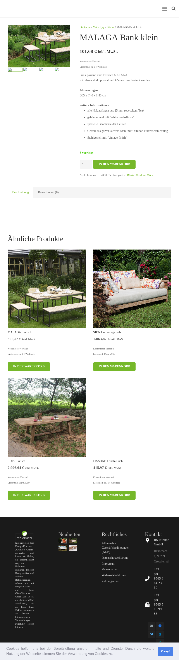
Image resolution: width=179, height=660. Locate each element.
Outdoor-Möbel (145, 175)
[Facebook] (160, 626)
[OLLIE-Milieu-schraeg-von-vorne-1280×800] (63, 540)
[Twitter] (151, 634)
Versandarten (109, 569)
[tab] (20, 192)
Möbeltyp (99, 27)
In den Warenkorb (114, 164)
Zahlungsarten (110, 581)
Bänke (110, 27)
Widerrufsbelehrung (114, 575)
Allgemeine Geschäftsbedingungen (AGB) (115, 547)
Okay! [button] (165, 651)
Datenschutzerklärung (115, 557)
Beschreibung (20, 192)
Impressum (108, 563)
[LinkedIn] (160, 634)
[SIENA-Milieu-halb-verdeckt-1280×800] (73, 540)
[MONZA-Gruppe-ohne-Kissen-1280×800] (73, 547)
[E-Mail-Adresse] (151, 626)
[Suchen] (173, 8)
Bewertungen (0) (48, 192)
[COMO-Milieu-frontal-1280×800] (63, 547)
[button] (114, 654)
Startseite (85, 27)
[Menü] (164, 8)
